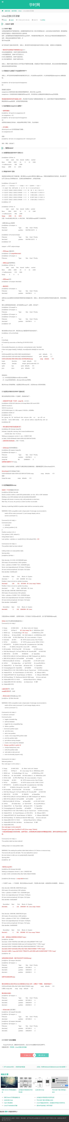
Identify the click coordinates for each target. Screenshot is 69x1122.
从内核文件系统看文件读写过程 (45, 1097)
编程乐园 (7, 11)
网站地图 (23, 1118)
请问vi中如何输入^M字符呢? (45, 1105)
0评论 (43, 20)
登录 (6, 1111)
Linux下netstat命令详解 (10, 1105)
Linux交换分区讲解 (11, 15)
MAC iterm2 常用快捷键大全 (12, 1097)
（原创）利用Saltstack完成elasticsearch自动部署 (50, 1067)
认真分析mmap (8, 1100)
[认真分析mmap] (43, 1082)
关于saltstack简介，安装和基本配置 (14, 1067)
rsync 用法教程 (8, 1103)
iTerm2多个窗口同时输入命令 (45, 1100)
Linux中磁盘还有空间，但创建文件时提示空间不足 (51, 1103)
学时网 (12, 1047)
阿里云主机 (53, 1118)
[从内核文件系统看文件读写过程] (27, 1082)
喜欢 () (28, 1055)
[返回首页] (2, 11)
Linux (19, 11)
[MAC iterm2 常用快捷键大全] (10, 1082)
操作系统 (14, 11)
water (12, 20)
